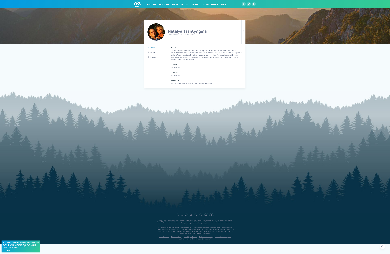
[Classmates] (211, 215)
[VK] (201, 215)
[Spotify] (191, 215)
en (254, 4)
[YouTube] (206, 215)
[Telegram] (196, 215)
